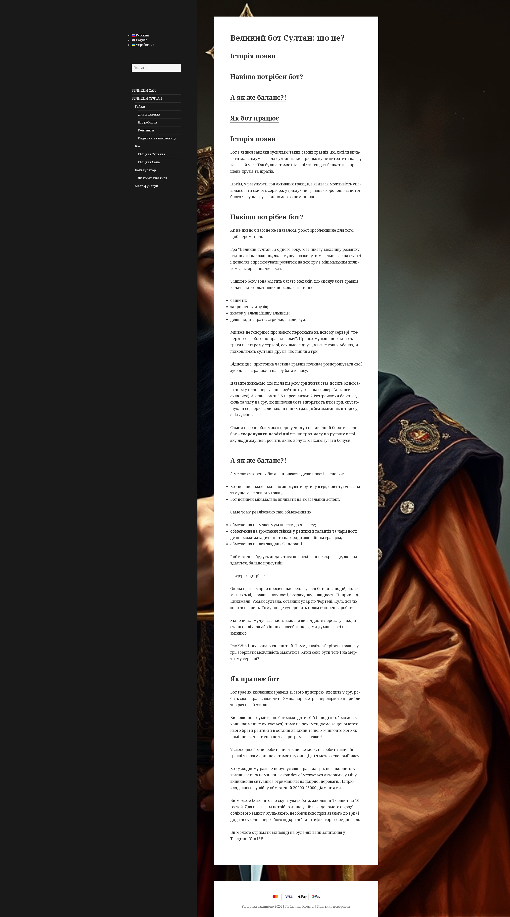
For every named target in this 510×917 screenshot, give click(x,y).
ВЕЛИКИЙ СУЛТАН (147, 98)
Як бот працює (254, 118)
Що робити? (147, 122)
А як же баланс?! (258, 97)
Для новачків (149, 114)
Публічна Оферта (299, 906)
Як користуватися (152, 178)
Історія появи (253, 56)
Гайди (140, 106)
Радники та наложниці (157, 138)
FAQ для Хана (149, 162)
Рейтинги (146, 130)
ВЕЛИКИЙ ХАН (144, 90)
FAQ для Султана (151, 154)
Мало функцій (146, 186)
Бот (137, 146)
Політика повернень (334, 906)
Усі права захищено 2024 (262, 906)
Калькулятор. (146, 170)
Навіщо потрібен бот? (266, 76)
